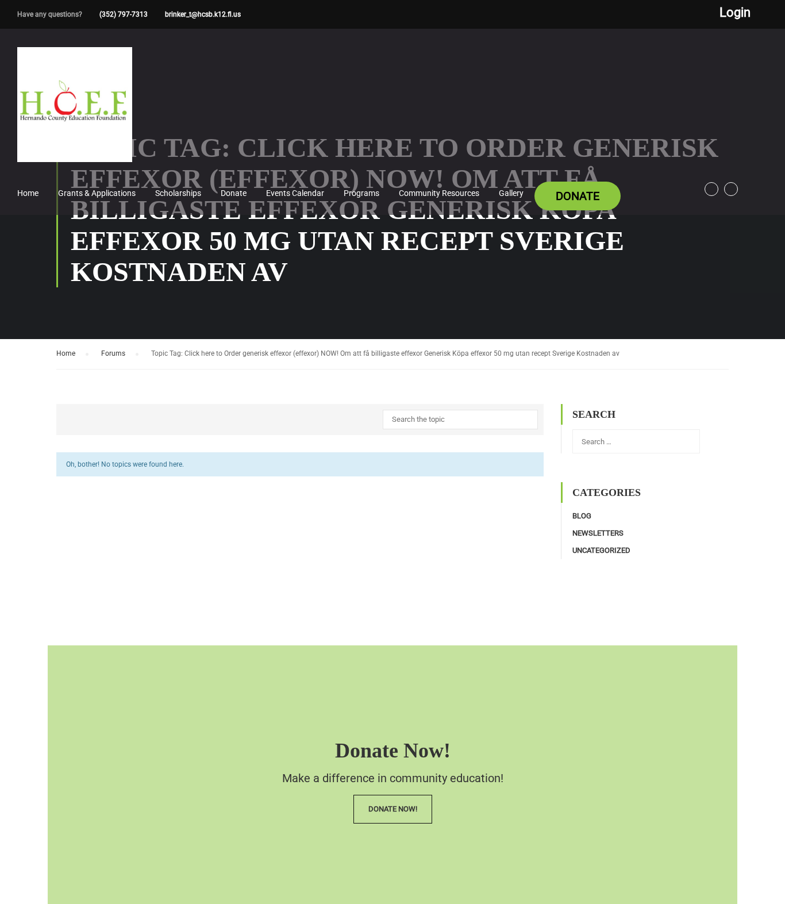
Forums (113, 353)
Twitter (731, 189)
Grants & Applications (97, 193)
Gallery (511, 193)
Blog (581, 515)
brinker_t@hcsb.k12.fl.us (203, 14)
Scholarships (178, 193)
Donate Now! (392, 809)
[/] (74, 113)
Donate (234, 193)
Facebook (711, 189)
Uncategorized (601, 550)
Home (28, 193)
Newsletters (598, 533)
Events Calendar (295, 193)
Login (735, 12)
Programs (361, 193)
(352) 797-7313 (123, 14)
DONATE (577, 196)
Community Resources (439, 193)
